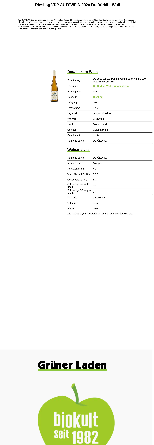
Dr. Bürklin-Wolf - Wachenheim (111, 86)
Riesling (98, 97)
